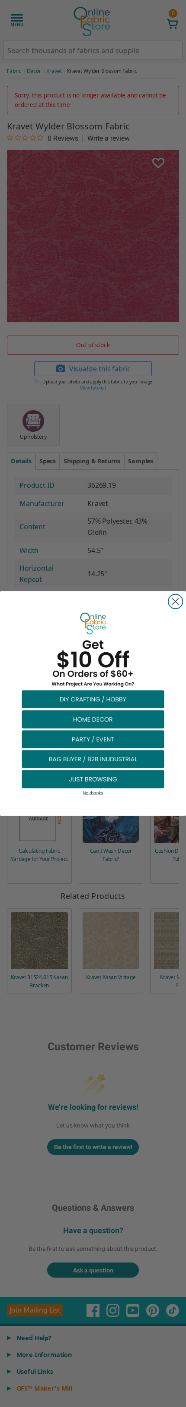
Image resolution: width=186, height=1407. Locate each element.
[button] (93, 699)
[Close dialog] (175, 601)
